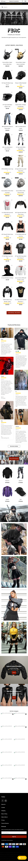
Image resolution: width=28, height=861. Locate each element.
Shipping (3, 810)
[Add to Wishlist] (11, 50)
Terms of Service (5, 823)
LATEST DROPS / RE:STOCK (14, 45)
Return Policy (4, 814)
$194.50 (14, 672)
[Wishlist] (22, 1)
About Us (3, 804)
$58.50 (14, 697)
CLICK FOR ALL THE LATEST (14, 312)
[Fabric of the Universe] (14, 1)
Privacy (3, 820)
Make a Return (4, 817)
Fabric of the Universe (8, 840)
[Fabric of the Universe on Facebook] (2, 801)
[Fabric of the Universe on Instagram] (5, 801)
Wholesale (3, 826)
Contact (3, 807)
